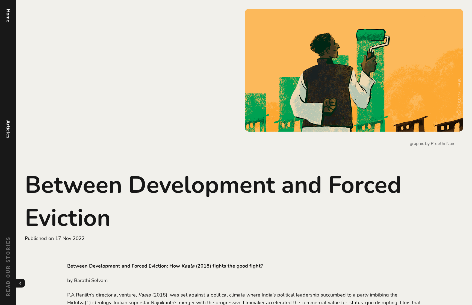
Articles (8, 129)
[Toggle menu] (20, 283)
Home (8, 15)
